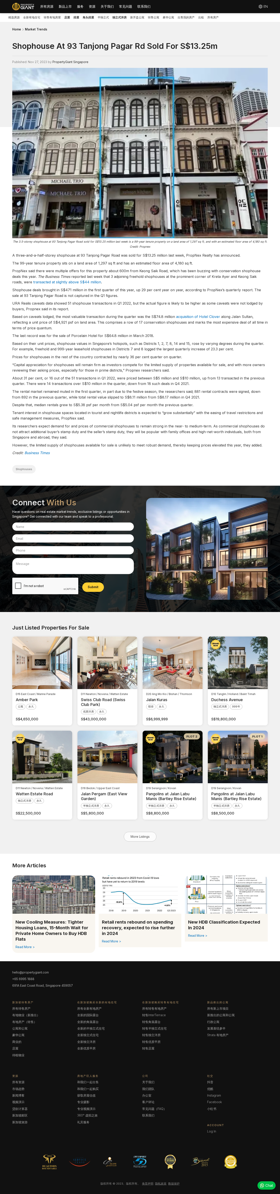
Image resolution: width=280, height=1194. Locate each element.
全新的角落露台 (88, 1022)
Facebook (214, 1102)
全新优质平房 (86, 1048)
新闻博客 (18, 1095)
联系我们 (143, 6)
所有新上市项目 (218, 1008)
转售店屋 (148, 1048)
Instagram (214, 1095)
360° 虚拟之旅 (87, 1115)
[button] (46, 6)
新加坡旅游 (20, 1122)
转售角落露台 (151, 1022)
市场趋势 (18, 1089)
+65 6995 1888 (23, 979)
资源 (92, 6)
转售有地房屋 (52, 17)
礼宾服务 (83, 1122)
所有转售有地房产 (154, 1008)
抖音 (210, 1082)
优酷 (210, 1089)
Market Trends (36, 29)
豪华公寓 (168, 17)
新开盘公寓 (137, 17)
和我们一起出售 (88, 1082)
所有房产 (213, 17)
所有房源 (46, 6)
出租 (201, 17)
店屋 (15, 1048)
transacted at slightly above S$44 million (67, 282)
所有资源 (18, 1082)
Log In (211, 1131)
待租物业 (18, 1055)
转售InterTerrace (154, 1015)
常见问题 (125, 6)
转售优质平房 (151, 1042)
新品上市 (65, 6)
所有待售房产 (21, 1008)
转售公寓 (153, 17)
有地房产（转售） (24, 1022)
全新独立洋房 (86, 1042)
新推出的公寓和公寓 (221, 1015)
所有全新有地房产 (89, 1008)
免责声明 (147, 1183)
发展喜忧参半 (216, 1028)
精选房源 (14, 17)
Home (16, 29)
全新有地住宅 (31, 17)
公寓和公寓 (20, 1028)
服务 (80, 6)
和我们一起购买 (88, 1089)
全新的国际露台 (88, 1015)
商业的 (16, 1042)
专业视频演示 (86, 1109)
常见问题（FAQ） (154, 1109)
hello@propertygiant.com (30, 972)
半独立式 (103, 17)
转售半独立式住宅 (154, 1028)
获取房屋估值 (86, 1095)
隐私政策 (160, 1183)
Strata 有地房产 (218, 1035)
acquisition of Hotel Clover (198, 316)
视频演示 (18, 1102)
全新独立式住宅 (88, 1035)
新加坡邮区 (20, 1115)
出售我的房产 (186, 17)
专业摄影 (83, 1102)
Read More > (25, 947)
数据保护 (174, 1183)
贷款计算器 (20, 1109)
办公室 (146, 1095)
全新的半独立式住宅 (91, 1028)
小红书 (211, 1109)
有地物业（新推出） (26, 1015)
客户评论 (148, 1102)
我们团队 (148, 1089)
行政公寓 (213, 1022)
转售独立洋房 (151, 1035)
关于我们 (107, 6)
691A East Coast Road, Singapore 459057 (42, 985)
